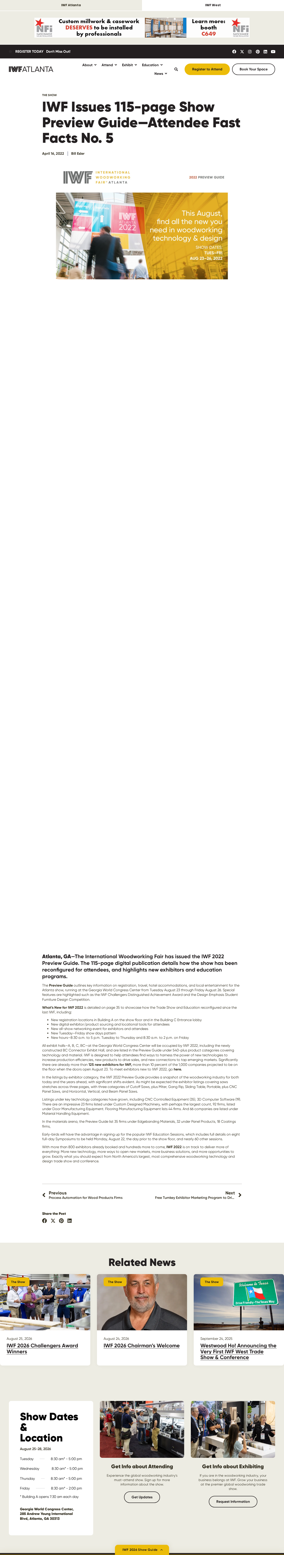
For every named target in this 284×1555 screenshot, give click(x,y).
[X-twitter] (242, 52)
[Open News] (166, 73)
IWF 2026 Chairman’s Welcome (142, 1345)
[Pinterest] (258, 52)
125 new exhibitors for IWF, (110, 1064)
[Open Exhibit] (136, 65)
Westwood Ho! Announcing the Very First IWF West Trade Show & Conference (238, 1351)
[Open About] (95, 65)
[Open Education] (161, 65)
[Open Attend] (116, 65)
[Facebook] (234, 52)
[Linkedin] (265, 52)
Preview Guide (61, 985)
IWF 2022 (174, 1147)
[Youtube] (273, 52)
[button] (44, 1220)
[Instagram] (250, 52)
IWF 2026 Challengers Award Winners (42, 1348)
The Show (49, 95)
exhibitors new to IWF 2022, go (153, 1069)
